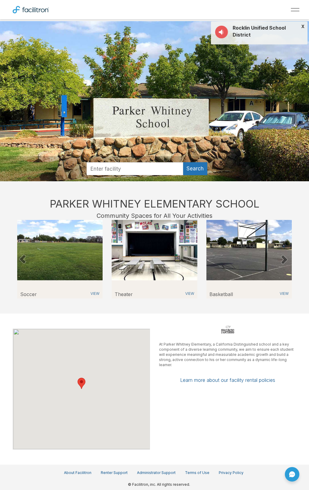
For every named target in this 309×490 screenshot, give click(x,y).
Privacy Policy (231, 472)
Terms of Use (197, 472)
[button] (22, 259)
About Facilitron (77, 472)
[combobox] (135, 168)
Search (195, 169)
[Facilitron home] (31, 9)
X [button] (302, 26)
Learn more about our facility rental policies (227, 380)
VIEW (95, 293)
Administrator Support (156, 472)
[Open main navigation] (295, 9)
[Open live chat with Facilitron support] (292, 474)
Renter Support (114, 472)
